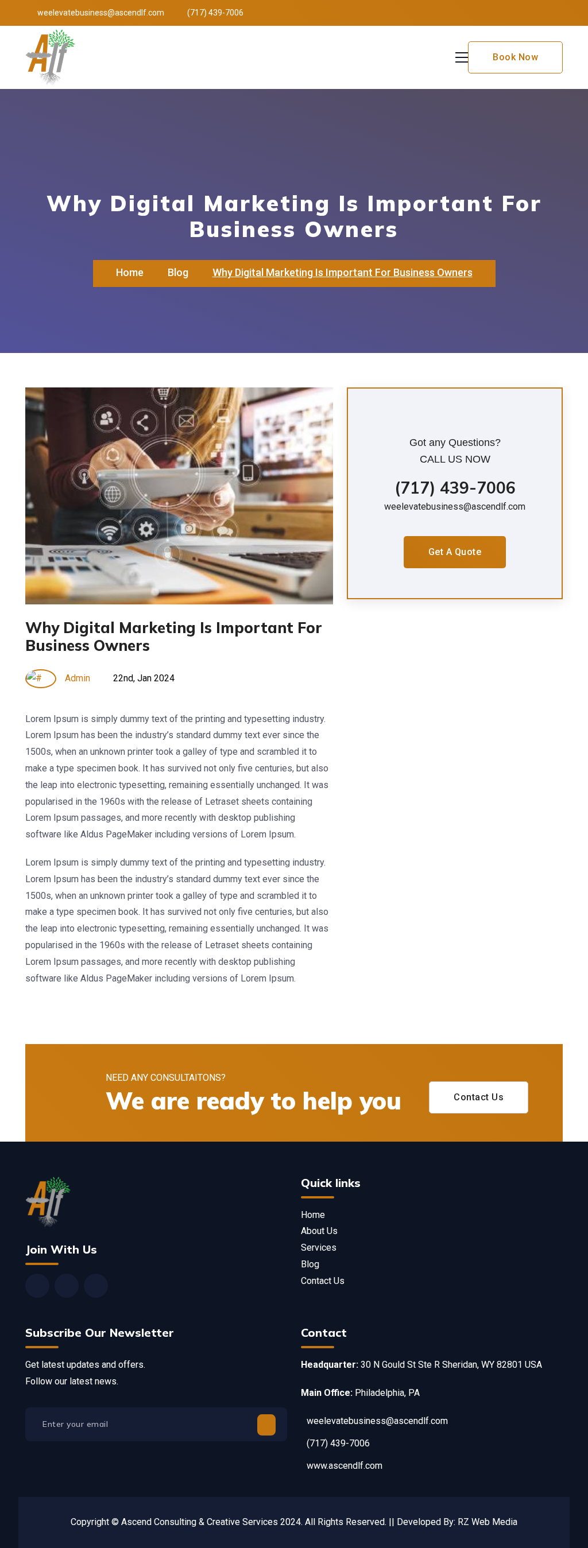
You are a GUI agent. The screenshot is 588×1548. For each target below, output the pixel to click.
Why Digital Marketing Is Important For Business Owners (173, 636)
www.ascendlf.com (344, 1465)
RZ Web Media (487, 1521)
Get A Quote (455, 551)
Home (130, 272)
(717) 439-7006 (455, 488)
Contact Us (479, 1097)
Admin (77, 678)
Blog (178, 272)
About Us (319, 1230)
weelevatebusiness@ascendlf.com (100, 12)
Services (318, 1247)
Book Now (515, 57)
